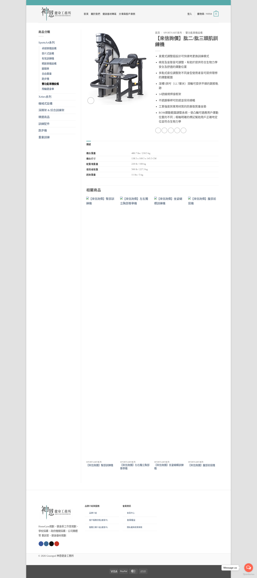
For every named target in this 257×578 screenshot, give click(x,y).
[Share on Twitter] (164, 130)
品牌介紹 (93, 513)
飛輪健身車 (48, 89)
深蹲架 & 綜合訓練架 (51, 110)
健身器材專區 (110, 14)
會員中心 (131, 513)
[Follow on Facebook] (207, 2)
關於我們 (95, 14)
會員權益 (131, 520)
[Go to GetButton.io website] (248, 574)
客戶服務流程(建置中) (98, 520)
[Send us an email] (213, 2)
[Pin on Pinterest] (177, 130)
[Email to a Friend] (171, 130)
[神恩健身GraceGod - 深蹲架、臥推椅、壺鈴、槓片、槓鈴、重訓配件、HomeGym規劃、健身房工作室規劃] (55, 14)
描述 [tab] (88, 144)
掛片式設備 (48, 53)
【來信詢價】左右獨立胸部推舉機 (134, 467)
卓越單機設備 (49, 48)
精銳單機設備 (49, 63)
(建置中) (104, 527)
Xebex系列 (44, 96)
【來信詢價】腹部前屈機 (201, 465)
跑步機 (45, 78)
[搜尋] (80, 14)
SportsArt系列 (46, 42)
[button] (189, 13)
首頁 (86, 14)
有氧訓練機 (48, 58)
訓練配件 (44, 123)
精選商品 (44, 117)
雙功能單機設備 (50, 83)
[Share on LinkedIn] (183, 130)
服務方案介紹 (95, 527)
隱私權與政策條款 (134, 527)
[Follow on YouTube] (217, 2)
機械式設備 (45, 103)
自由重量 (47, 73)
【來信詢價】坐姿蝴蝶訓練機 (169, 467)
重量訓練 (44, 137)
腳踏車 (45, 68)
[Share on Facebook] (158, 130)
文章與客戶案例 (127, 14)
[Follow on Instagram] (210, 2)
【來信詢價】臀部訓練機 (99, 465)
